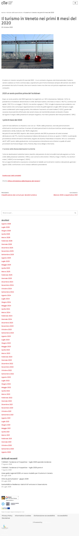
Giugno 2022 (6, 384)
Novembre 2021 (7, 408)
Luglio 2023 (5, 340)
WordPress (46, 522)
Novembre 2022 (7, 367)
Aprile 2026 (5, 234)
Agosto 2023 (6, 336)
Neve (30, 522)
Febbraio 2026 (6, 241)
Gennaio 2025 (6, 278)
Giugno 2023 (6, 343)
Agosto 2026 (6, 224)
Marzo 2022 (5, 394)
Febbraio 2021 (6, 438)
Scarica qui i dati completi (11, 175)
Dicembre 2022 (7, 364)
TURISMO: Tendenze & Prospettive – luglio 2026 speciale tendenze (26, 462)
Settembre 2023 (7, 333)
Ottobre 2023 (6, 329)
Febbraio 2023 (6, 357)
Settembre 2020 (7, 449)
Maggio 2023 (6, 346)
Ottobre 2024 (6, 289)
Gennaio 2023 (6, 360)
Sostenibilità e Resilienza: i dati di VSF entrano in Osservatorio (24, 484)
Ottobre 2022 (6, 370)
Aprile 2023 (5, 350)
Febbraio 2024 (6, 316)
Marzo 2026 (5, 237)
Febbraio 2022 (6, 398)
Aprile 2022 (5, 391)
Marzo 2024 (5, 312)
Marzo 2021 (5, 435)
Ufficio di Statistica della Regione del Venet (23, 181)
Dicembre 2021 (7, 404)
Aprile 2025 (5, 268)
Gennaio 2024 (6, 319)
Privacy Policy (7, 516)
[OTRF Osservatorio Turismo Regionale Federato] (7, 2)
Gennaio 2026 (6, 244)
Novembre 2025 (7, 251)
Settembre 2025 (7, 254)
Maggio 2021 (6, 428)
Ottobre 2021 (6, 411)
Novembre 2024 (7, 285)
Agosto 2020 (6, 452)
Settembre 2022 (7, 374)
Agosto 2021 (5, 418)
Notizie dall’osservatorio (15, 13)
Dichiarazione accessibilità (44, 516)
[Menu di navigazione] (75, 3)
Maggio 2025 (6, 265)
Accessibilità (62, 516)
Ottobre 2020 (6, 445)
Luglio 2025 (5, 261)
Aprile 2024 (5, 309)
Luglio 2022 (5, 381)
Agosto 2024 (6, 295)
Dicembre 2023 (7, 323)
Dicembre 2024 (7, 282)
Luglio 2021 (5, 421)
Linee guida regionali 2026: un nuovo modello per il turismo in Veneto (27, 473)
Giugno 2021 (5, 425)
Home (3, 13)
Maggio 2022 (6, 387)
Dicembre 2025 (7, 248)
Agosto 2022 (6, 377)
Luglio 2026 (5, 227)
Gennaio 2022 (6, 401)
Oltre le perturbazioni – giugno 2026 (15, 479)
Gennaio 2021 (6, 442)
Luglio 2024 (5, 299)
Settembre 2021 (7, 415)
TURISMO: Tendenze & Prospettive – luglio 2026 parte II (22, 467)
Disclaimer (6, 518)
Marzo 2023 (5, 353)
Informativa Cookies (23, 516)
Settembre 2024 (7, 292)
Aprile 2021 (5, 432)
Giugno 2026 (6, 231)
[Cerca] (75, 213)
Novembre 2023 (7, 326)
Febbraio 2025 (6, 275)
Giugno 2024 (6, 302)
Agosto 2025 (6, 258)
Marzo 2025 (5, 271)
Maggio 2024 (6, 306)
